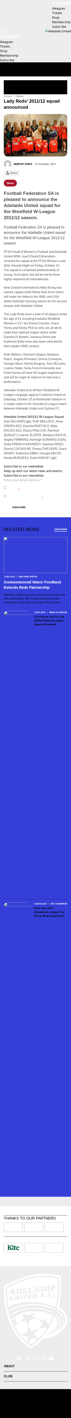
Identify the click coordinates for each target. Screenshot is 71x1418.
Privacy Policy (34, 485)
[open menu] (3, 31)
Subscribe (19, 507)
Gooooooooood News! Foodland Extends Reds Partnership (32, 585)
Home (8, 96)
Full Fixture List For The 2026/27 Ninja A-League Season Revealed (49, 620)
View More (60, 529)
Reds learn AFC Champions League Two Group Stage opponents (49, 912)
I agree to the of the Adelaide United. (35, 487)
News (19, 96)
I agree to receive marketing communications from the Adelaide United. (37, 496)
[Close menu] (62, 1397)
